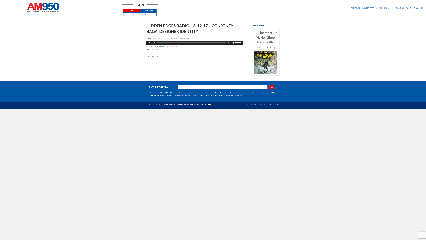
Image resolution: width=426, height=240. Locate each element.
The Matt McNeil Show (266, 40)
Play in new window (161, 46)
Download (173, 46)
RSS (156, 49)
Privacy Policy (206, 105)
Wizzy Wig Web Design (261, 105)
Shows (156, 56)
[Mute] (233, 43)
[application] (194, 43)
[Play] (149, 43)
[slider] (238, 43)
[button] (131, 10)
